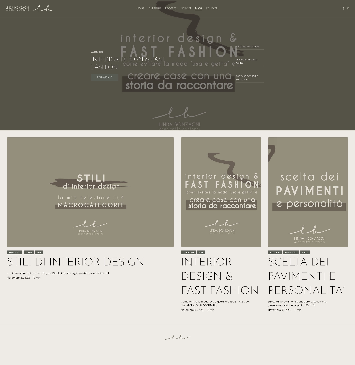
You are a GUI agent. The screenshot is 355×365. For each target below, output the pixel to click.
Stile (39, 252)
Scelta (29, 252)
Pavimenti (275, 252)
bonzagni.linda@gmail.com (189, 356)
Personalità (14, 252)
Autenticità (188, 252)
